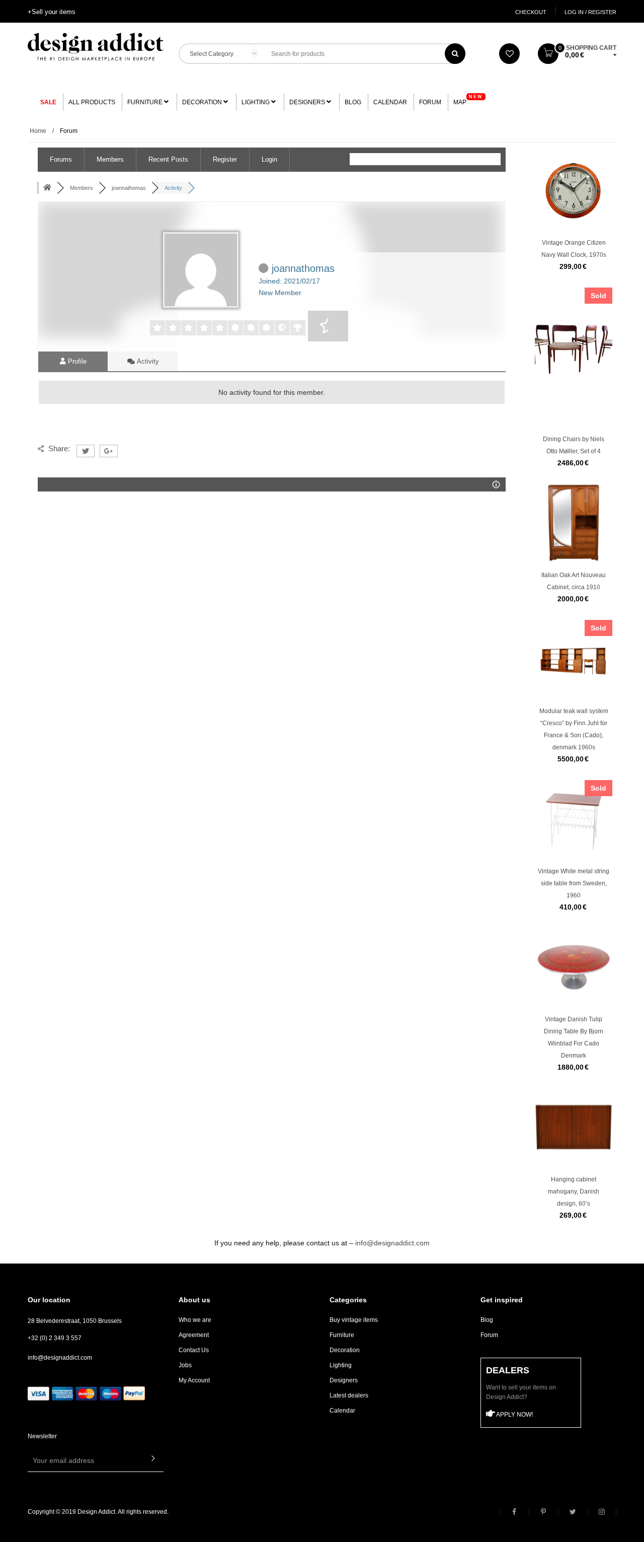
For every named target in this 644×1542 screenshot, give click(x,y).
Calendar (390, 102)
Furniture (145, 102)
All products (91, 102)
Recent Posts (168, 159)
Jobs (185, 1365)
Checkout (530, 12)
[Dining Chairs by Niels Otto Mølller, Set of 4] (573, 370)
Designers (308, 102)
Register (225, 159)
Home (38, 130)
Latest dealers (349, 1395)
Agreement (194, 1335)
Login (269, 159)
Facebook (514, 1512)
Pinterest (543, 1512)
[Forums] (47, 188)
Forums (61, 159)
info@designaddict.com (392, 1243)
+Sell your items (51, 12)
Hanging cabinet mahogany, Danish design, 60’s (573, 1191)
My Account (194, 1380)
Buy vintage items (354, 1319)
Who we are (195, 1319)
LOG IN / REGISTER (590, 12)
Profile (76, 361)
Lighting (256, 102)
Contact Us (194, 1350)
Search (455, 53)
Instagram (601, 1512)
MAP (468, 100)
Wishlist (509, 53)
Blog (353, 102)
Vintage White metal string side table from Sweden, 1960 (573, 883)
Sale (48, 102)
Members (110, 159)
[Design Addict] (96, 46)
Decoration (202, 102)
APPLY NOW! (514, 1414)
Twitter (572, 1512)
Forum (430, 102)
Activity (147, 361)
